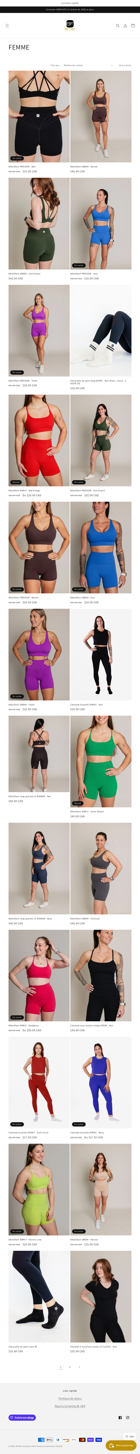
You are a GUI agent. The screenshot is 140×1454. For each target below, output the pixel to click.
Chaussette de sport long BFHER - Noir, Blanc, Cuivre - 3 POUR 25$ (98, 382)
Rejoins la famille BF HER (70, 1406)
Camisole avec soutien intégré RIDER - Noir (91, 1025)
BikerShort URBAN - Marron (84, 166)
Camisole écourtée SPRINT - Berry (87, 1132)
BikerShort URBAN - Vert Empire (24, 273)
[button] (7, 25)
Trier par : (55, 65)
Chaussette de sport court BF (23, 1346)
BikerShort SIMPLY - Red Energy (24, 490)
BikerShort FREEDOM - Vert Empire (87, 490)
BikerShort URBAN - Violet (21, 704)
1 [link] (60, 1367)
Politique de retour (70, 1398)
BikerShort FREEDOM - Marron (24, 597)
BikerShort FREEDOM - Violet (23, 380)
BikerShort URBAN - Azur (82, 597)
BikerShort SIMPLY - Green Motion (87, 811)
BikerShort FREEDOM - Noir (22, 166)
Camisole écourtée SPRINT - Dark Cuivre (28, 1132)
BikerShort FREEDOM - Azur (84, 273)
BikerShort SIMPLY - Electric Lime (25, 1239)
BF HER (19, 1446)
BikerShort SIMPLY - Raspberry (24, 1025)
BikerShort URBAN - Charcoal (85, 918)
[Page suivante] (79, 1367)
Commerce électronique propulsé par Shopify (42, 1446)
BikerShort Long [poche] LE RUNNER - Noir (30, 796)
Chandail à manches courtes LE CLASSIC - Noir (93, 1346)
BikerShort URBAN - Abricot (84, 1239)
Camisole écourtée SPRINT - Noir (86, 704)
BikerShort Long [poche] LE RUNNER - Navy (30, 918)
